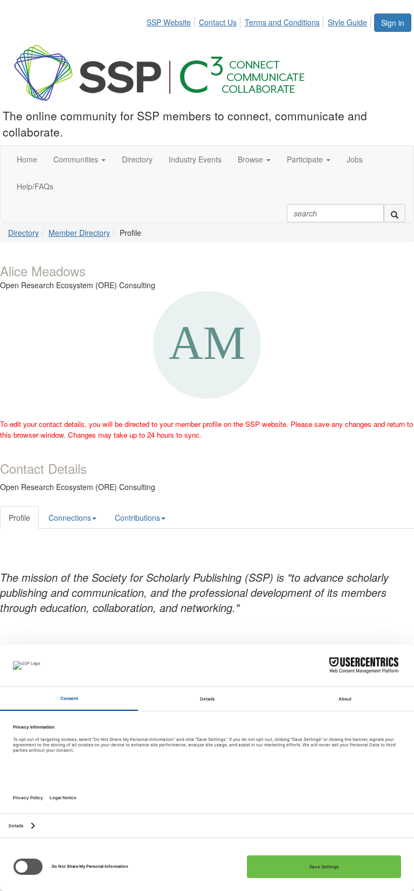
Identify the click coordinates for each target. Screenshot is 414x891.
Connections (70, 517)
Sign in (392, 22)
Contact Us (218, 22)
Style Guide (347, 22)
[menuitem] (172, 20)
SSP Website (169, 22)
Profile (19, 517)
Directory (23, 232)
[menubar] (260, 20)
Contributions (137, 517)
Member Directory (79, 232)
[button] (79, 159)
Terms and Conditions (282, 22)
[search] (394, 213)
